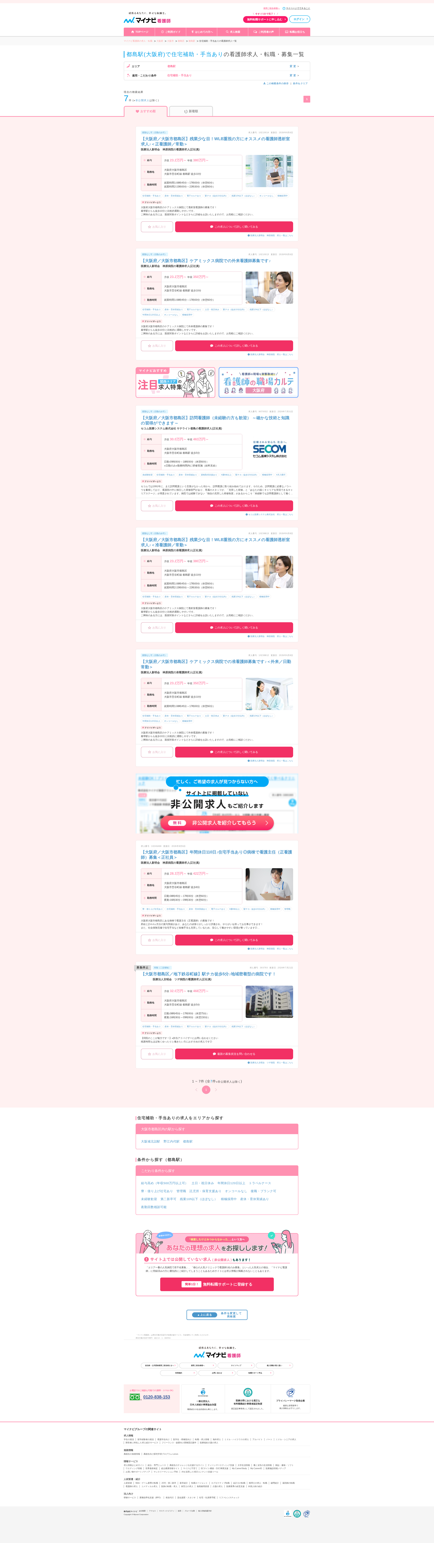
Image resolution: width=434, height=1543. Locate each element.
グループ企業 (190, 1511)
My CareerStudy (239, 1468)
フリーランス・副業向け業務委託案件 (179, 1442)
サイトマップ (236, 1365)
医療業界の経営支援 (235, 1486)
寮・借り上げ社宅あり (157, 1191)
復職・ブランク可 (263, 1191)
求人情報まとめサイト (134, 1465)
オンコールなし (236, 1191)
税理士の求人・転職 (258, 1483)
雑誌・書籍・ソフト (284, 1465)
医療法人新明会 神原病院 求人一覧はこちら (271, 235)
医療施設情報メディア (276, 1468)
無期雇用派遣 (203, 1486)
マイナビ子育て (190, 1468)
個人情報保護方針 (205, 1511)
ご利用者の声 (266, 31)
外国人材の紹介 (255, 1486)
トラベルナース (260, 1183)
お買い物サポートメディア (138, 1472)
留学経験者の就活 (145, 1439)
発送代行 (170, 1497)
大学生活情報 (244, 1465)
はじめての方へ (204, 31)
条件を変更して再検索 (219, 1315)
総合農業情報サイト (170, 1468)
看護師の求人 (132, 1486)
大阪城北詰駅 (150, 1141)
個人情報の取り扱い (274, 1365)
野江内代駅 (172, 1141)
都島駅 (188, 1141)
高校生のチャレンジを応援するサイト (187, 1465)
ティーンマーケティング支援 (221, 1465)
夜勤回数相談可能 (154, 1207)
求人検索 (235, 31)
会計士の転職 (239, 1483)
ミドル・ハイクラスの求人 (236, 1439)
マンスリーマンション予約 (166, 1472)
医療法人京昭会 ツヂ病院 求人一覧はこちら (271, 1062)
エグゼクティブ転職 (220, 1483)
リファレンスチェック (229, 1497)
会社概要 (142, 1511)
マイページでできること (298, 8)
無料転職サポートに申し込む (264, 19)
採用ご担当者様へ (271, 8)
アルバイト (257, 1439)
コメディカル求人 (149, 1486)
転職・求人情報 (202, 1439)
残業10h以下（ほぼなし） (199, 1199)
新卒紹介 (184, 1483)
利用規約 (178, 1373)
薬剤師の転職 (288, 1483)
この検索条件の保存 (277, 83)
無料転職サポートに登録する (219, 1284)
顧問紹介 (275, 1483)
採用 (179, 1511)
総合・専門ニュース (157, 1465)
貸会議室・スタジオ (186, 1497)
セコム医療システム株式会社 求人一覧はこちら (270, 514)
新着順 (193, 111)
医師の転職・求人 (169, 1486)
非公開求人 (142, 100)
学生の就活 (129, 1439)
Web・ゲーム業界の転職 (146, 1483)
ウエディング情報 (134, 1468)
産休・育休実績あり (254, 1199)
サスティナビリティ (166, 1511)
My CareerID (256, 1468)
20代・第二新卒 (169, 1483)
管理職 (181, 1191)
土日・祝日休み (203, 1183)
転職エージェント (199, 1483)
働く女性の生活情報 (262, 1465)
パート (269, 1439)
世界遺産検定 (151, 1468)
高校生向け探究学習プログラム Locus (161, 1454)
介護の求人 (218, 1486)
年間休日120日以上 (231, 1183)
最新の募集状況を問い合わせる (236, 1053)
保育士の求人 (187, 1486)
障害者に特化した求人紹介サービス (142, 1442)
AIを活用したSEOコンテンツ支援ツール (200, 1472)
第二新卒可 (169, 1199)
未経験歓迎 (149, 1199)
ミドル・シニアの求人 (286, 1439)
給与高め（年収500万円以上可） (164, 1183)
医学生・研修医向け (182, 1439)
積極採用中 (229, 1199)
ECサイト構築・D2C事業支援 (214, 1468)
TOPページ (141, 31)
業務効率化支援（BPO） (151, 1497)
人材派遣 (128, 1483)
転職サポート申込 (255, 1373)
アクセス (152, 1511)
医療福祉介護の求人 (209, 1442)
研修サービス (130, 1497)
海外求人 (217, 1439)
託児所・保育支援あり (206, 1191)
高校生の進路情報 (132, 1454)
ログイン (299, 19)
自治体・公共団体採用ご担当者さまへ (159, 1365)
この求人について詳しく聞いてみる (236, 226)
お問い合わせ (217, 1373)
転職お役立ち (297, 31)
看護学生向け (163, 1439)
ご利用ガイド (173, 31)
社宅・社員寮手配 (207, 1497)
